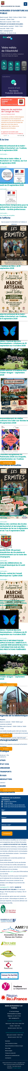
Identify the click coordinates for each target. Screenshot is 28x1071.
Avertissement (8, 1058)
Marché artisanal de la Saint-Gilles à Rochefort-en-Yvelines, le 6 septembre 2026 (13, 148)
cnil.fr (11, 871)
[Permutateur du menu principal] (25, 4)
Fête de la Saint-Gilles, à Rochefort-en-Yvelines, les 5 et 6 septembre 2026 (13, 160)
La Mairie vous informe (9, 801)
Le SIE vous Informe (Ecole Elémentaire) (14, 807)
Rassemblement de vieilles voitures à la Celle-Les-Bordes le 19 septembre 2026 (14, 420)
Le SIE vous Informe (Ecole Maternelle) (14, 805)
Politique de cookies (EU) (10, 1053)
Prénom (4, 817)
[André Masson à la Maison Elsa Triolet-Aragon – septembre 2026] (14, 359)
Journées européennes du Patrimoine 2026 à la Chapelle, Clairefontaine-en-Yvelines (13, 456)
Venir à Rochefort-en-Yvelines (11, 1043)
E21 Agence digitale (16, 1068)
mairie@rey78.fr (4, 887)
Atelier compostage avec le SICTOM (12, 516)
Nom (3, 810)
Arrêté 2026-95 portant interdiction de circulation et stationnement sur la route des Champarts (13, 553)
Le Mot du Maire (8, 803)
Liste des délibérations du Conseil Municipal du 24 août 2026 (12, 565)
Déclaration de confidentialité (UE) (12, 1055)
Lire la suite (4, 154)
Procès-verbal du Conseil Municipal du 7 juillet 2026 (11, 574)
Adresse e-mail (6, 825)
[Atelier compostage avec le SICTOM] (14, 507)
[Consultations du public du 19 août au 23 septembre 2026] (14, 176)
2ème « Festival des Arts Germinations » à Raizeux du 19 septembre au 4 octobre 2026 (13, 343)
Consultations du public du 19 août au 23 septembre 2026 (13, 184)
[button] (8, 463)
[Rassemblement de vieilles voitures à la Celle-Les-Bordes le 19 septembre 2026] (14, 397)
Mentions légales (8, 1050)
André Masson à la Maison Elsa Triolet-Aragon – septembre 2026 (13, 372)
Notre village (7, 1048)
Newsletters (7, 1041)
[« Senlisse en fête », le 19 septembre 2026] (14, 245)
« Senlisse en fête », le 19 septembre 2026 (10, 267)
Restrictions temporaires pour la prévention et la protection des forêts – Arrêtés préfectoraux (14, 207)
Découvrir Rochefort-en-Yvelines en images (14, 1045)
